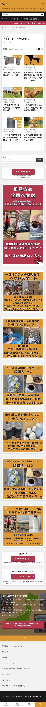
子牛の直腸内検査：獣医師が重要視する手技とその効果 (33, 137)
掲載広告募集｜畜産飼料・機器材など (13, 686)
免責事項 (4, 657)
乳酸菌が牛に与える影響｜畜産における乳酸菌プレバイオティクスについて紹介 (33, 76)
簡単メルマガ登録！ (23, 172)
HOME (6, 27)
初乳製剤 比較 (28, 19)
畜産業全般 (34, 9)
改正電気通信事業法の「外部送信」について (15, 669)
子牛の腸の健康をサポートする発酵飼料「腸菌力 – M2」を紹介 (12, 137)
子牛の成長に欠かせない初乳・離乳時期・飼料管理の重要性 (33, 107)
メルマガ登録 (6, 9)
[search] (42, 14)
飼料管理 (36, 19)
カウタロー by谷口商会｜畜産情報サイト (29, 696)
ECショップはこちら (23, 576)
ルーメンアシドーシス (15, 19)
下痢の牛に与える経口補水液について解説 (12, 73)
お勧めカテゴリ (18, 49)
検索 (4, 157)
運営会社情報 (6, 652)
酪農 (27, 9)
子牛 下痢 (4, 19)
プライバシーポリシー (9, 663)
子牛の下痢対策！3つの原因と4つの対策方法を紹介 (12, 107)
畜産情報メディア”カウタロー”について (14, 646)
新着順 (5, 49)
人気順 (10, 49)
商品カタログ (6, 705)
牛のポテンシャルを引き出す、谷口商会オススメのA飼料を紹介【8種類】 (23, 624)
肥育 (13, 9)
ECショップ (29, 705)
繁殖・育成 (20, 9)
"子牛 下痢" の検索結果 (18, 27)
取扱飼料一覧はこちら (23, 559)
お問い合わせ (6, 680)
